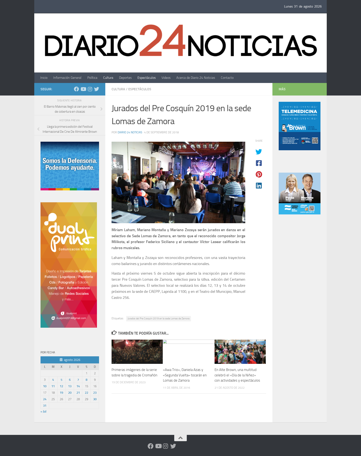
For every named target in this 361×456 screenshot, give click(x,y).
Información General (67, 78)
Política (92, 78)
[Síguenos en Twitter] (96, 89)
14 (78, 386)
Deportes (125, 78)
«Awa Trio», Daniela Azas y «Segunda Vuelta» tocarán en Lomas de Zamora (185, 375)
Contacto (227, 78)
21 (78, 393)
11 (53, 386)
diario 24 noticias (130, 132)
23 (95, 393)
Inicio (43, 78)
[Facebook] (76, 89)
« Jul (43, 411)
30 (95, 399)
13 (69, 386)
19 (61, 393)
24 (44, 399)
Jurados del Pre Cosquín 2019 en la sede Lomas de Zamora (158, 318)
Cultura (108, 78)
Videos (165, 78)
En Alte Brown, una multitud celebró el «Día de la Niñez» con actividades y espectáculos (237, 375)
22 (86, 393)
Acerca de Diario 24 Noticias (195, 78)
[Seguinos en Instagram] (89, 89)
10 (44, 386)
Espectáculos (146, 78)
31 (44, 406)
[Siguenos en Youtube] (83, 89)
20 (69, 393)
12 (61, 386)
